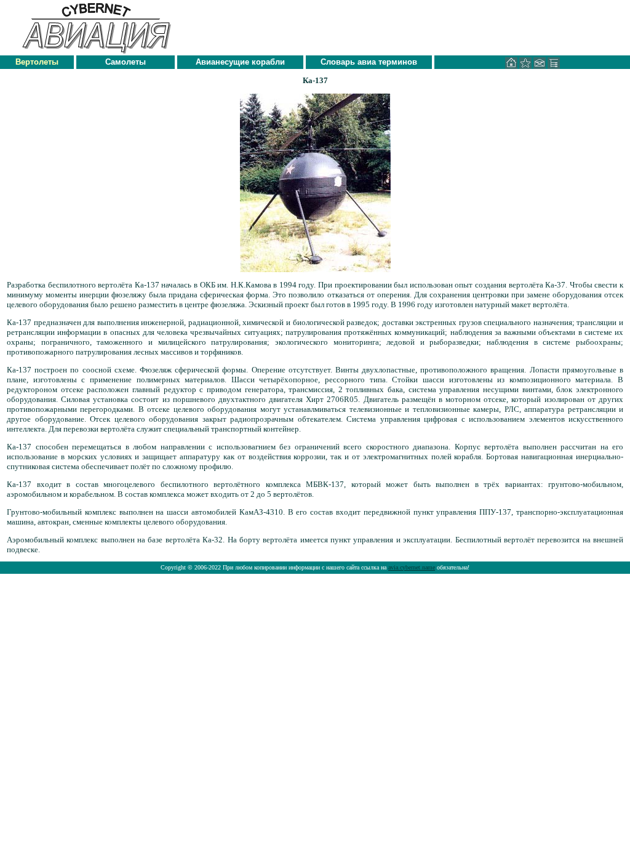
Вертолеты (36, 61)
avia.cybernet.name (411, 567)
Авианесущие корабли (240, 61)
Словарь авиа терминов (369, 61)
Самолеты (125, 61)
